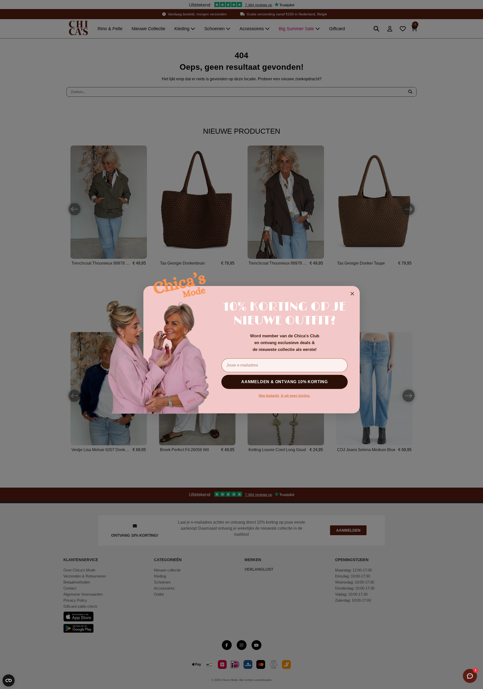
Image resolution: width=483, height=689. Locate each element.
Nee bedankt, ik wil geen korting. (284, 395)
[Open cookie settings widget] (9, 680)
